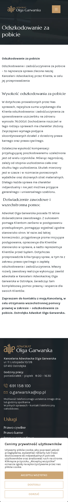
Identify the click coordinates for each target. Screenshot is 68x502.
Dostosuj (34, 484)
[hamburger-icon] (56, 9)
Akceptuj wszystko (34, 475)
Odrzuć (34, 494)
